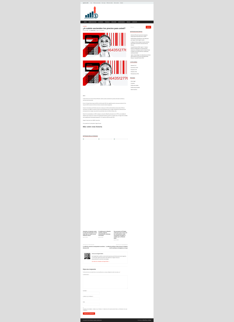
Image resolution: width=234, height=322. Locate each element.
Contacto (121, 2)
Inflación (132, 71)
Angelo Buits (93, 30)
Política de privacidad (96, 2)
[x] (149, 3)
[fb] (150, 3)
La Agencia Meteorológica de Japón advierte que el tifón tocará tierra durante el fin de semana (140, 43)
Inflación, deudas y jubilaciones (96, 320)
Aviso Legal (103, 2)
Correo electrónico (88, 296)
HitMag (149, 320)
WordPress (145, 320)
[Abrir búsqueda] (150, 22)
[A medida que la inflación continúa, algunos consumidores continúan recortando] (105, 184)
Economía (85, 26)
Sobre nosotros (116, 2)
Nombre (85, 290)
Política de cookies (110, 2)
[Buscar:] (140, 27)
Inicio (91, 2)
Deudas (132, 65)
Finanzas (132, 69)
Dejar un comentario (100, 30)
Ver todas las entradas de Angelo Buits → (101, 261)
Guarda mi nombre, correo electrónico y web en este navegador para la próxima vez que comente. (105, 310)
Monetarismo (133, 73)
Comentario (86, 274)
